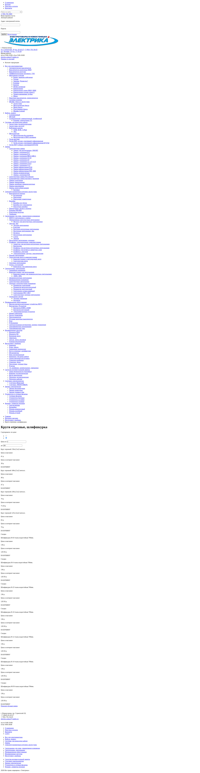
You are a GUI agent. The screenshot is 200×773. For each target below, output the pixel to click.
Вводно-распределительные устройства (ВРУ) (25, 304)
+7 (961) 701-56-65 (30, 49)
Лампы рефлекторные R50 (22, 169)
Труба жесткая (14, 139)
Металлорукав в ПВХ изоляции (24, 137)
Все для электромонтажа (13, 66)
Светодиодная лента (20, 261)
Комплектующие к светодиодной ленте (27, 259)
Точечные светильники (17, 263)
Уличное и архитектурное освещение (22, 283)
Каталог (8, 4)
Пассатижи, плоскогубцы (18, 364)
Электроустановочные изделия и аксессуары (21, 192)
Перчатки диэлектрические (19, 377)
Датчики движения (20, 298)
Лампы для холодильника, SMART (25, 150)
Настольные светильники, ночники (21, 240)
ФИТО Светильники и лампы (20, 218)
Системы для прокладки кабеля (16, 122)
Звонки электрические (13, 386)
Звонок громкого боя (16, 392)
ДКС (15, 132)
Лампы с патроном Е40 (21, 175)
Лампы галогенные (16, 180)
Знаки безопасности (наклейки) (20, 371)
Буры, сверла (13, 347)
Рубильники (13, 323)
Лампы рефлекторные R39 (22, 167)
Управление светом (16, 296)
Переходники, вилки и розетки (20, 208)
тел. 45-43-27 (19, 49)
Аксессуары (17, 103)
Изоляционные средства (13, 330)
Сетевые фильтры (15, 396)
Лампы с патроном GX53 (22, 163)
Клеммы (16, 83)
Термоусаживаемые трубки (23, 94)
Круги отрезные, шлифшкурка (20, 351)
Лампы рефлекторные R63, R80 (24, 171)
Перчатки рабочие (15, 379)
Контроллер (17, 246)
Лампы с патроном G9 (21, 160)
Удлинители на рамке (16, 400)
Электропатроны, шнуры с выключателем (28, 253)
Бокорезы (12, 345)
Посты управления (16, 315)
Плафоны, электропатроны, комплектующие (25, 242)
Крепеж (16, 85)
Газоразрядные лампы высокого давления (24, 178)
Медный (12, 117)
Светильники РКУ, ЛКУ (22, 293)
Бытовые (16, 190)
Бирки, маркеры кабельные (23, 77)
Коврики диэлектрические (18, 373)
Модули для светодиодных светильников (28, 222)
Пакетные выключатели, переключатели (23, 98)
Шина (15, 96)
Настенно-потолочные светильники (26, 229)
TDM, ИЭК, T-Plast (20, 130)
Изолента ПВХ (14, 332)
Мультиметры (14, 353)
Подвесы (16, 233)
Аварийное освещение (17, 270)
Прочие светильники (16, 255)
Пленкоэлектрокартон (17, 341)
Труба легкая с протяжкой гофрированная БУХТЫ (31, 143)
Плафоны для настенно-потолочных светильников (31, 248)
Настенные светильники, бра (23, 231)
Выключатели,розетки (17, 193)
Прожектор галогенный (21, 285)
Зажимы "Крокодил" (20, 81)
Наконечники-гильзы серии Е (24, 92)
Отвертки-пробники (16, 360)
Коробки (12, 201)
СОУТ (7, 734)
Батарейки (13, 407)
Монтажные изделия (16, 75)
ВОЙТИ (4, 34)
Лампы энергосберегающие (19, 188)
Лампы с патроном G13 (21, 165)
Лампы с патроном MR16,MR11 (24, 156)
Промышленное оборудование (16, 302)
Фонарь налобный (15, 411)
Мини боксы (17, 107)
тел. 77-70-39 (16, 51)
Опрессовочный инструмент (19, 358)
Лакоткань (13, 338)
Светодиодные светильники (19, 281)
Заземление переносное (17, 349)
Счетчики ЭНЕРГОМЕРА (18, 385)
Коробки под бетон (20, 203)
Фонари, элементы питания (15, 403)
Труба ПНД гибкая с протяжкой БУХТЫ (23, 145)
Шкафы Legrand (19, 111)
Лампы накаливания (16, 186)
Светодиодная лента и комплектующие (23, 257)
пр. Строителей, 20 (7, 49)
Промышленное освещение (19, 280)
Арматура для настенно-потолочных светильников (31, 244)
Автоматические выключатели (20, 68)
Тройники (12, 214)
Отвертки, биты (15, 362)
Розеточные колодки (16, 212)
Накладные (17, 197)
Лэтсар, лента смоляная (17, 340)
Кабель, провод (10, 113)
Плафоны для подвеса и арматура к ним (27, 250)
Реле (10, 321)
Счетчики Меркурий (16, 383)
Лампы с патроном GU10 (22, 158)
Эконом (16, 238)
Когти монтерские (15, 375)
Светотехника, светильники (15, 268)
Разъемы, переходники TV (22, 120)
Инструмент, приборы (13, 343)
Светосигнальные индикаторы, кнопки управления (27, 325)
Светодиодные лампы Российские (21, 177)
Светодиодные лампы (17, 148)
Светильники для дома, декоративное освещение (22, 216)
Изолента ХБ (13, 334)
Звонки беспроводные (17, 388)
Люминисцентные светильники (20, 278)
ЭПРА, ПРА (17, 276)
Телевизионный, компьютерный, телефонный (25, 118)
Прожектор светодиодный (22, 289)
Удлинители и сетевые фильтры (16, 394)
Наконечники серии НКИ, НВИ (24, 90)
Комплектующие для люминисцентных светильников (32, 274)
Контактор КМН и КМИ (22, 308)
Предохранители (15, 317)
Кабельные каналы (16, 128)
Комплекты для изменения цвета (25, 266)
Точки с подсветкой (16, 265)
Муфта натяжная (19, 87)
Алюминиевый (14, 115)
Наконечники (18, 88)
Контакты (8, 8)
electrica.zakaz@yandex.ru (10, 57)
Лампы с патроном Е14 (21, 154)
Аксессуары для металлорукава (20, 124)
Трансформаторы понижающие (20, 326)
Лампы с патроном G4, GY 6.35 (24, 162)
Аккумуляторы (14, 405)
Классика (16, 227)
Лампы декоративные (17, 182)
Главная (8, 416)
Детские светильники (21, 225)
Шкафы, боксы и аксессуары (19, 102)
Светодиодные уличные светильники (26, 295)
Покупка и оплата (11, 6)
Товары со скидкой (7, 59)
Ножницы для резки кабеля (19, 356)
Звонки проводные (16, 390)
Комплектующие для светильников (21, 272)
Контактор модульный (21, 310)
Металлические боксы (21, 105)
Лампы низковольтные (21, 173)
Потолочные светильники (22, 235)
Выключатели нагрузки (17, 72)
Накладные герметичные (22, 199)
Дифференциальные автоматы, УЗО (22, 73)
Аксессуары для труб (16, 126)
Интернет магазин (11, 418)
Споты (15, 237)
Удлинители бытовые (16, 398)
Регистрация (12, 34)
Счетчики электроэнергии (14, 381)
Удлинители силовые (16, 401)
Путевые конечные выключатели (21, 319)
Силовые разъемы (15, 100)
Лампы (7, 147)
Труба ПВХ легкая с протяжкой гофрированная (26, 141)
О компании (9, 2)
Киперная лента (15, 336)
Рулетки (12, 366)
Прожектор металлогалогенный (24, 287)
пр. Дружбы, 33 (6, 51)
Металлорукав (14, 133)
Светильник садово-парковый (24, 291)
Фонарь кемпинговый (17, 409)
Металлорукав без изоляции (23, 135)
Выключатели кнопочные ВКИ (20, 70)
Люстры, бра (13, 223)
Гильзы (15, 79)
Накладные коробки (20, 207)
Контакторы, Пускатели (17, 306)
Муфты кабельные (15, 313)
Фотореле (16, 300)
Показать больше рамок (9, 706)
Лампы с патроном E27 (21, 152)
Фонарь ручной (14, 413)
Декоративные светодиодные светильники (24, 220)
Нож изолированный (16, 355)
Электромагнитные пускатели (24, 311)
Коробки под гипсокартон (22, 205)
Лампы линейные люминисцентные (22, 184)
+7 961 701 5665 (6, 14)
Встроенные (17, 195)
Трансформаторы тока (17, 328)
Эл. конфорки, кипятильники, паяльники (24, 368)
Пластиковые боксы (20, 109)
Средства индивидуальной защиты (17, 370)
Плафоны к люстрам (20, 251)
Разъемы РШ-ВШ (15, 210)
